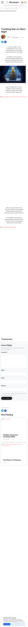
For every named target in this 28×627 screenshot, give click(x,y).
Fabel (8, 37)
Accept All (7, 624)
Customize (14, 624)
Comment (4, 352)
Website (3, 385)
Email (3, 378)
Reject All (21, 624)
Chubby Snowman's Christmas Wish (10, 436)
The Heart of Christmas (12, 460)
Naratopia (14, 2)
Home (2, 8)
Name (3, 370)
